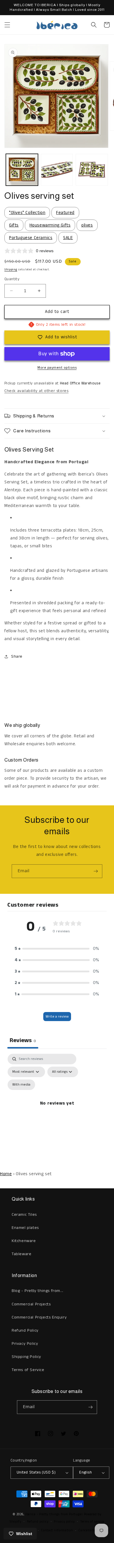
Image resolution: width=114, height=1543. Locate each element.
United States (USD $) (36, 1472)
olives (87, 225)
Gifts (14, 225)
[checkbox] (21, 1084)
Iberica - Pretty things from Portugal (54, 1514)
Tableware (21, 1254)
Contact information (57, 1530)
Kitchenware (24, 1241)
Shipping (10, 269)
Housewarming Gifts (50, 225)
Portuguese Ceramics (30, 238)
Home (6, 1174)
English (85, 1472)
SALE (68, 238)
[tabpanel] (57, 1110)
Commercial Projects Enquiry (39, 1317)
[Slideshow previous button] (6, 688)
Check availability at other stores (36, 391)
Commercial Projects (31, 1304)
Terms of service (92, 1521)
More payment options (57, 367)
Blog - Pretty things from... (37, 1291)
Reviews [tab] (23, 1040)
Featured (65, 213)
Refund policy (38, 1521)
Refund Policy (25, 1330)
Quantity (11, 279)
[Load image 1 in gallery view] (22, 170)
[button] (7, 24)
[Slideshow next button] (107, 688)
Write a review (57, 1016)
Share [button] (17, 656)
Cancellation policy (93, 1530)
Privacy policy (64, 1521)
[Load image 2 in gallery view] (57, 170)
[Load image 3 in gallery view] (92, 170)
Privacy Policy (25, 1344)
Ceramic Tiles (24, 1215)
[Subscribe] (95, 871)
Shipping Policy (26, 1357)
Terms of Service (28, 1370)
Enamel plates (25, 1228)
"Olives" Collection (27, 213)
